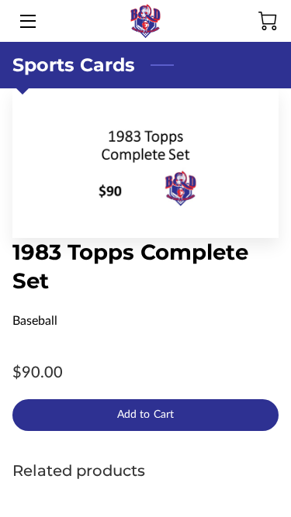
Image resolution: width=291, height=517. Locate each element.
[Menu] (27, 21)
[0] (267, 21)
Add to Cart (145, 414)
